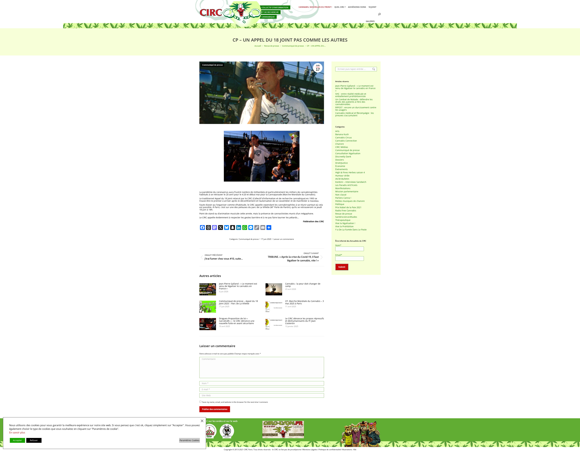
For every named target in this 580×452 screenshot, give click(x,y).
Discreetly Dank (343, 156)
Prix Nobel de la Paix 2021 (348, 207)
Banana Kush (342, 134)
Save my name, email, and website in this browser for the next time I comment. (235, 402)
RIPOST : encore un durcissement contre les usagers (355, 108)
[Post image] (207, 289)
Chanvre (339, 144)
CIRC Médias (341, 147)
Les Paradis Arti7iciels (346, 185)
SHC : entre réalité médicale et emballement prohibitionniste (350, 95)
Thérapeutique (342, 220)
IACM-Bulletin (342, 179)
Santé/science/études (346, 217)
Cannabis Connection (346, 141)
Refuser (34, 440)
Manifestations (342, 188)
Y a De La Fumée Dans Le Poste (351, 229)
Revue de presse (343, 214)
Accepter (17, 440)
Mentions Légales (310, 449)
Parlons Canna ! (343, 198)
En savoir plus (17, 432)
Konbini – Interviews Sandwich (350, 182)
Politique (339, 204)
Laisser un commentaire (284, 239)
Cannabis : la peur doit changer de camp (302, 285)
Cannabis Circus (343, 137)
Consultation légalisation (347, 153)
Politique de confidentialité (330, 449)
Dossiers (339, 160)
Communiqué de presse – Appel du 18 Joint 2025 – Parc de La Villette (238, 302)
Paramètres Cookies (190, 440)
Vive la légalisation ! (345, 223)
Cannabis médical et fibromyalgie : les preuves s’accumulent (354, 114)
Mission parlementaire (346, 191)
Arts (337, 131)
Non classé (340, 194)
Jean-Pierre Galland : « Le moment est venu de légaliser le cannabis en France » (238, 286)
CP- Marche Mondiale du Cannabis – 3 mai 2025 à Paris (304, 302)
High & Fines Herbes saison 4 (350, 172)
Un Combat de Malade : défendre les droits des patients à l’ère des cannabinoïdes (354, 102)
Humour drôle (342, 175)
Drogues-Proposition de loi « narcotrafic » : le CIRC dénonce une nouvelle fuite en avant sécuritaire (236, 321)
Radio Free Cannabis (345, 210)
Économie (340, 166)
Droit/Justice (341, 163)
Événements (341, 169)
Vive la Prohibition (344, 226)
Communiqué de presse (212, 65)
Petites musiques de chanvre (350, 201)
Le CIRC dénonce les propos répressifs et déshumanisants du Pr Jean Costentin (304, 321)
